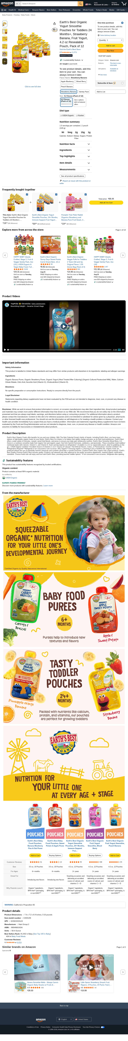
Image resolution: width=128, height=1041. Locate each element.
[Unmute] (123, 349)
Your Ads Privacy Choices (91, 1027)
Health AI (12, 10)
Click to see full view (33, 87)
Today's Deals (101, 10)
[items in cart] (124, 4)
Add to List (101, 92)
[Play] (4, 350)
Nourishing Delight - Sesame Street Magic (27, 306)
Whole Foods (88, 10)
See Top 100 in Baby (42, 934)
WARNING (9, 905)
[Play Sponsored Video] (90, 967)
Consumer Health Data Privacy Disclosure (66, 1027)
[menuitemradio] (119, 350)
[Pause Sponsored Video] (57, 973)
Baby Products (7, 15)
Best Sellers (51, 10)
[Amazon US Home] (41, 1020)
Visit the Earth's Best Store (70, 49)
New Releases (64, 10)
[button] (3, 10)
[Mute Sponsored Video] (57, 977)
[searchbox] (49, 3)
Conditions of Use (33, 1027)
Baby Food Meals (19, 936)
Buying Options (55, 855)
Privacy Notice (45, 1027)
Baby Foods (25, 15)
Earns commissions (38, 304)
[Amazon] (7, 4)
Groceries (76, 10)
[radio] (4, 24)
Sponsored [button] (5, 950)
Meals (33, 15)
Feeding (17, 15)
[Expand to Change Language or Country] (71, 1020)
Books (111, 10)
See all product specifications (72, 176)
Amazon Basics (38, 10)
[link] (45, 202)
